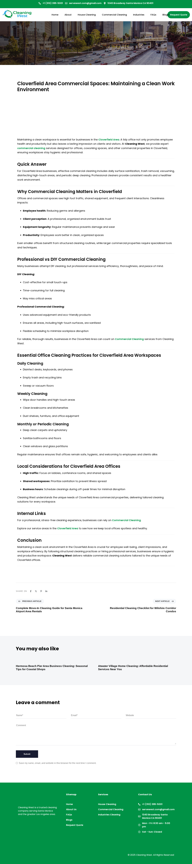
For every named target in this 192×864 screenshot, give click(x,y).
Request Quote (74, 825)
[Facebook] (31, 591)
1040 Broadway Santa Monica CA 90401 (130, 3)
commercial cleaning (31, 148)
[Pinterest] (41, 591)
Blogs (165, 14)
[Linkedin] (46, 591)
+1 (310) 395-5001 (53, 3)
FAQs (153, 14)
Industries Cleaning (109, 814)
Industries (138, 14)
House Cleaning (87, 14)
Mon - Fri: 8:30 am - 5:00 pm (156, 825)
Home (55, 14)
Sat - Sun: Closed (152, 831)
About (68, 14)
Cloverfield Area (108, 139)
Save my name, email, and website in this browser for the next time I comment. (57, 763)
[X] (36, 591)
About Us (71, 809)
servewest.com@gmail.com (85, 3)
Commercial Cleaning (114, 14)
